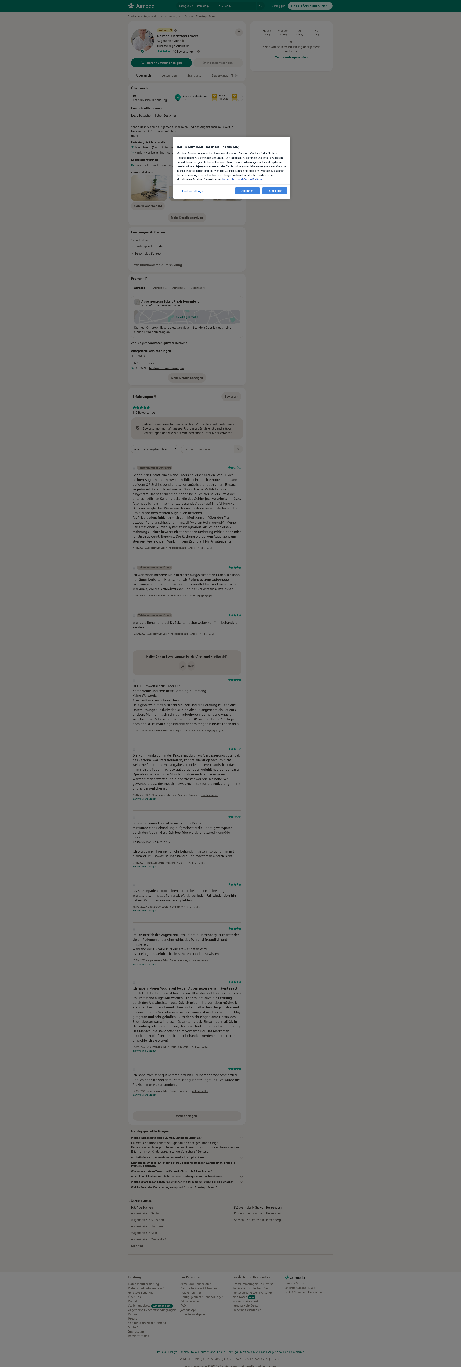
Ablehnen (247, 190)
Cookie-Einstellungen (191, 191)
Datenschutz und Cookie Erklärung (242, 179)
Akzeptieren (274, 190)
